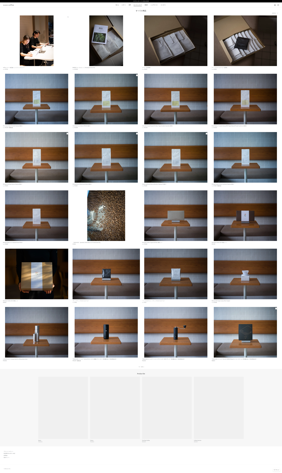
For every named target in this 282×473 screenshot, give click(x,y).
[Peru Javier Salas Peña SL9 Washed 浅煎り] (36, 99)
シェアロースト (154, 5)
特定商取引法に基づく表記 (9, 453)
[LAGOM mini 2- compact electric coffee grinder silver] (36, 332)
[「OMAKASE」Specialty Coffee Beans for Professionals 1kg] (106, 215)
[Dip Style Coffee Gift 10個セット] (245, 215)
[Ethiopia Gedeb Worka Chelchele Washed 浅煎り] (245, 157)
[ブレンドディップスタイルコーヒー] (106, 274)
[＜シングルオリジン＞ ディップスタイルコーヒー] (176, 274)
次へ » (142, 366)
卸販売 (146, 5)
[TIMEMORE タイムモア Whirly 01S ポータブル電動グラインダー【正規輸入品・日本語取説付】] (106, 332)
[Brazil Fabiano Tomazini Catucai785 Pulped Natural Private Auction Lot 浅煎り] (245, 99)
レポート (124, 5)
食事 (130, 5)
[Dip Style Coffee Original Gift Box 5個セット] (176, 215)
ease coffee (8, 468)
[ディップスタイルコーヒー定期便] (245, 40)
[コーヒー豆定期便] (176, 40)
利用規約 (5, 455)
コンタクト (163, 5)
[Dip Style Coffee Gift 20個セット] (36, 274)
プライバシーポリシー (8, 451)
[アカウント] (274, 5)
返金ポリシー (6, 457)
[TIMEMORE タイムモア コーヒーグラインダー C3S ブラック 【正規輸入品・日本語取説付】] (176, 332)
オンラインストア (138, 5)
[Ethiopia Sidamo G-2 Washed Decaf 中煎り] (36, 215)
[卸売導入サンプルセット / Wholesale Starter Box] (106, 40)
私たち (117, 5)
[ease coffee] (8, 5)
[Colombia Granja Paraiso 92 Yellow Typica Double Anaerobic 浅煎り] (176, 99)
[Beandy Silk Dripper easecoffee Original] (245, 274)
